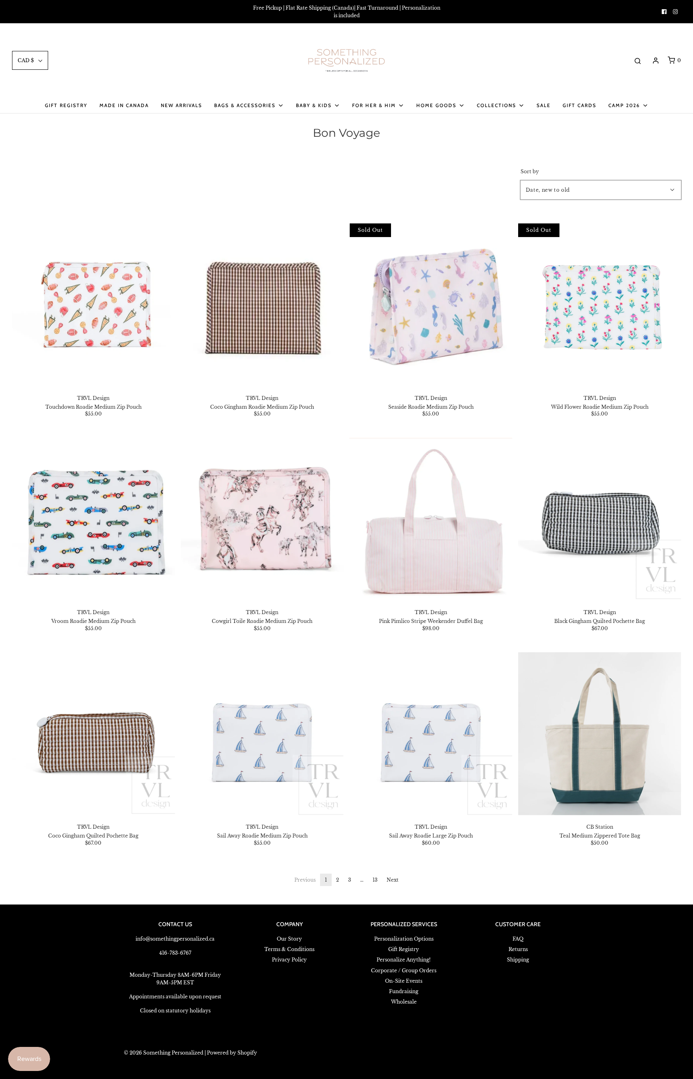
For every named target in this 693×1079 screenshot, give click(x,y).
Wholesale (404, 1002)
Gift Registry (66, 105)
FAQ (518, 939)
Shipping (518, 960)
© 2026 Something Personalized (163, 1053)
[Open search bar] (637, 60)
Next (393, 880)
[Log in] (656, 60)
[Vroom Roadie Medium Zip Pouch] (93, 519)
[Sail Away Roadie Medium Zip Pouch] (262, 733)
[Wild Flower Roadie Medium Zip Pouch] (599, 304)
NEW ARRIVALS (181, 105)
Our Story (289, 939)
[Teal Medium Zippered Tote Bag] (599, 733)
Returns (518, 949)
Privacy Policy (289, 960)
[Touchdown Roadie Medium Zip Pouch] (93, 304)
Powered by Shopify (232, 1053)
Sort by (530, 171)
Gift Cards (579, 105)
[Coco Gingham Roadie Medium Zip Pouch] (262, 304)
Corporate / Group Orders (403, 970)
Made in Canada (124, 105)
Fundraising (403, 991)
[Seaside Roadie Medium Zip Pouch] (431, 304)
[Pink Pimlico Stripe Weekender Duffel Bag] (431, 519)
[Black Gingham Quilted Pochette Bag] (599, 519)
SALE (544, 105)
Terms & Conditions (289, 949)
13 (375, 880)
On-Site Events (403, 981)
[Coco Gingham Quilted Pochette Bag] (93, 733)
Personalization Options (404, 939)
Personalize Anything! (404, 960)
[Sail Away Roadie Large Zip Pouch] (431, 733)
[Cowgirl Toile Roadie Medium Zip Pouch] (262, 519)
